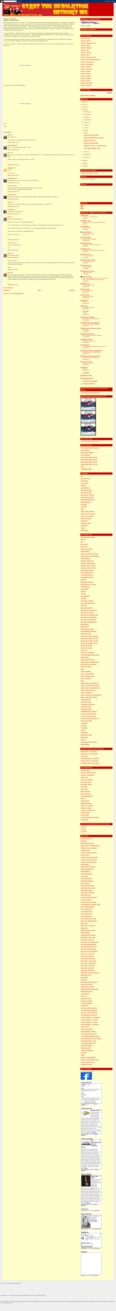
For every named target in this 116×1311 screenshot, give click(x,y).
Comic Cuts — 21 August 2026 (90, 216)
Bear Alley (85, 215)
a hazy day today (87, 361)
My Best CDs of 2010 (86, 648)
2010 (84, 109)
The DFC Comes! (85, 812)
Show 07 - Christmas (86, 52)
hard (87, 1235)
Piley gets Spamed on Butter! (88, 944)
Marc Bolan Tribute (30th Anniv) (89, 622)
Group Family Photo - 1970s (88, 888)
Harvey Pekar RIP (85, 791)
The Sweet (83, 725)
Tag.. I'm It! (84, 996)
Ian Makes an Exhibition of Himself (91, 324)
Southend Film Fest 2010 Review (89, 989)
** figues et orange (87, 272)
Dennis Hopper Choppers (87, 452)
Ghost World (84, 786)
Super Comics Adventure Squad (92, 328)
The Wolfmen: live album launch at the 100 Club (94, 346)
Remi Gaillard (84, 977)
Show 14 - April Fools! (86, 69)
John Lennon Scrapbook (87, 600)
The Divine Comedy (86, 523)
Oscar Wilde (94, 1220)
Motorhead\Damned (86, 502)
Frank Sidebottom (85, 455)
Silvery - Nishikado (86, 671)
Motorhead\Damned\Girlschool (89, 631)
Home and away (87, 228)
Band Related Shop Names (88, 537)
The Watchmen (85, 819)
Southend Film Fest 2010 (87, 986)
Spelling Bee (83, 1248)
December (87, 111)
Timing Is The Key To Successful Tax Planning (94, 222)
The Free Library (97, 1228)
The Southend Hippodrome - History (90, 1036)
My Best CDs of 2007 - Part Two (89, 638)
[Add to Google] (100, 1234)
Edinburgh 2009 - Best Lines (88, 866)
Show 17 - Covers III (86, 76)
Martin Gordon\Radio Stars (88, 499)
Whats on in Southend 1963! (88, 1057)
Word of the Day (84, 1103)
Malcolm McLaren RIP (86, 608)
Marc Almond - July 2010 (87, 495)
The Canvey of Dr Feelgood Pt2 (89, 1010)
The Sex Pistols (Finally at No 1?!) (90, 718)
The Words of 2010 (86, 1048)
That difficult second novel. (89, 341)
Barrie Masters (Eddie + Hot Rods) (90, 448)
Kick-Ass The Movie (86, 899)
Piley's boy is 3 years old (87, 956)
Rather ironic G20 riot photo (88, 970)
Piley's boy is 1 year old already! (89, 951)
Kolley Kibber (11, 145)
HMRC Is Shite (87, 221)
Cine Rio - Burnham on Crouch (89, 852)
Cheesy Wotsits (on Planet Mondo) (90, 556)
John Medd (10, 194)
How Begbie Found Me (88, 307)
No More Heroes (85, 801)
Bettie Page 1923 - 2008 (87, 843)
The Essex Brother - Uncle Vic (89, 1015)
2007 (84, 166)
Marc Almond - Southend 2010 (89, 617)
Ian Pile (82, 1071)
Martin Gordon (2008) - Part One (89, 457)
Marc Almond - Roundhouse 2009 (89, 615)
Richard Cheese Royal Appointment (90, 662)
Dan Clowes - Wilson (86, 782)
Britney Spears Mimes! (87, 549)
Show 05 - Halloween (86, 47)
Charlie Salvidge (85, 450)
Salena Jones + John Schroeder (89, 753)
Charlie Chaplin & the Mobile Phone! (90, 845)
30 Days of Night (85, 770)
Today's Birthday (84, 1204)
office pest (85, 300)
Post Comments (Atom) (17, 293)
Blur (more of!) (84, 544)
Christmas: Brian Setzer (87, 560)
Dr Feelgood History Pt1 (87, 572)
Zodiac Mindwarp (85, 744)
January (86, 157)
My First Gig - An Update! (87, 652)
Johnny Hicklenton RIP (87, 796)
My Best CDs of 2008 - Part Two (89, 643)
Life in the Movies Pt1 (86, 909)
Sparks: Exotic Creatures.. (88, 511)
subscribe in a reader (86, 172)
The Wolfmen (86, 345)
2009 (84, 160)
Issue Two (83, 829)
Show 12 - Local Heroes (87, 64)
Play (89, 1084)
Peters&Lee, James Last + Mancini (90, 763)
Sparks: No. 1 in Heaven (87, 516)
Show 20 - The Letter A (87, 83)
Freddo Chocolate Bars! (87, 881)
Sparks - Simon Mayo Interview (89, 697)
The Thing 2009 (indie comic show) (90, 817)
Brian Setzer (84, 546)
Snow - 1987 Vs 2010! (86, 984)
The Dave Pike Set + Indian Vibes (90, 760)
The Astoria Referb (85, 699)
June (85, 127)
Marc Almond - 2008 (86, 490)
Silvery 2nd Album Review (87, 676)
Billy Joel (83, 539)
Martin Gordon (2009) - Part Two (89, 464)
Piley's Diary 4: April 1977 (87, 968)
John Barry (83, 598)
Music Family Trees (86, 633)
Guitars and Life (87, 243)
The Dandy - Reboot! (86, 808)
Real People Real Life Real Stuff (91, 356)
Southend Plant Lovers (87, 991)
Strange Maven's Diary (89, 260)
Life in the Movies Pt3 (86, 914)
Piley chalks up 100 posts (87, 939)
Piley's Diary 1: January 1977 (88, 961)
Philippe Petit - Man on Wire (88, 937)
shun (85, 1094)
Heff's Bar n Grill (87, 375)
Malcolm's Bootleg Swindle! (91, 143)
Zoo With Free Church (86, 1064)
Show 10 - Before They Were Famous (90, 59)
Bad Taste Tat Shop (86, 838)
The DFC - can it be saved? (88, 810)
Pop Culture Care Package (90, 381)
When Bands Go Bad (86, 735)
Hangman (83, 1275)
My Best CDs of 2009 (86, 645)
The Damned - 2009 (86, 702)
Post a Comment (8, 287)
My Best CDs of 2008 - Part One (89, 640)
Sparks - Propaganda (86, 692)
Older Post (72, 290)
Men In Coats (84, 923)
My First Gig (84, 650)
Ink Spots (83, 593)
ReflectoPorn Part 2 (86, 975)
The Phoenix (86, 329)
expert (91, 1235)
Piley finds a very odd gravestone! (90, 942)
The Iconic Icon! (85, 1026)
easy (83, 1235)
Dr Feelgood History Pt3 (87, 577)
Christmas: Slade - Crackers (88, 565)
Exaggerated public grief (87, 869)
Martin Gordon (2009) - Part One (89, 462)
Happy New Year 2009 (86, 890)
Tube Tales (86, 311)
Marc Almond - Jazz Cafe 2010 (89, 610)
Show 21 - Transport (86, 85)
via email (95, 172)
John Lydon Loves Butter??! (88, 603)
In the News (83, 1210)
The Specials (84, 525)
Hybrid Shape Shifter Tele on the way (92, 244)
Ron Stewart (84, 979)
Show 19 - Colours (85, 80)
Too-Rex (83, 528)
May (85, 130)
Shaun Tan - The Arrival (87, 805)
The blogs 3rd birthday (86, 1003)
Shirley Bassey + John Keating (89, 751)
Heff (9, 134)
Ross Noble (84, 504)
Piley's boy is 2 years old (87, 954)
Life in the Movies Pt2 (86, 911)
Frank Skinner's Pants (86, 878)
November (87, 114)
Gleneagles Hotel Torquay (87, 885)
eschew (84, 1084)
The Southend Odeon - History (89, 1041)
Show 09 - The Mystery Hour (88, 57)
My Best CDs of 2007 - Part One (89, 636)
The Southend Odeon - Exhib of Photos (91, 1038)
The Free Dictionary (96, 1210)
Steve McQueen (85, 994)
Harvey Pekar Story (86, 794)
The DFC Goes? (85, 815)
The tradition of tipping (86, 1045)
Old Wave (85, 369)
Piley (9, 152)
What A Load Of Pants (89, 140)
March (86, 151)
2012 (84, 104)
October (86, 117)
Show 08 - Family (85, 54)
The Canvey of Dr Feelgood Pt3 (89, 1012)
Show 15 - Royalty (85, 71)
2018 (84, 102)
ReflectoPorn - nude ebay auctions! (90, 972)
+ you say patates (87, 267)
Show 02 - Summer (86, 40)
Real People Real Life (89, 334)
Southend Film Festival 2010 (91, 135)
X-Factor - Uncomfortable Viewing (89, 1059)
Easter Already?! (85, 864)
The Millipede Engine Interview (89, 711)
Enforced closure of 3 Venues (88, 584)
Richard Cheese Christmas (88, 659)
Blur (82, 476)
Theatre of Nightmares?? (87, 1050)
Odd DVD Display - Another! (88, 930)
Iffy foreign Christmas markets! (89, 897)
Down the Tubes (87, 276)
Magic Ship (84, 605)
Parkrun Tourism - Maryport (89, 239)
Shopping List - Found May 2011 (91, 357)
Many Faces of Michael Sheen (89, 921)
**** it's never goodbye (88, 255)
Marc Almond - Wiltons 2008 (88, 619)
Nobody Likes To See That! (88, 925)
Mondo (83, 206)
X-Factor (83, 739)
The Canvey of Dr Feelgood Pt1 (89, 1008)
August (86, 122)
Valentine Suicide (87, 339)
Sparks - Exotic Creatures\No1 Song (90, 688)
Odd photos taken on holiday (88, 935)
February (86, 154)
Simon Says (86, 295)
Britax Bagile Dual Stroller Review (91, 318)
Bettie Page (84, 841)
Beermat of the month (88, 290)
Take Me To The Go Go (88, 363)
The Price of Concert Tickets (88, 716)
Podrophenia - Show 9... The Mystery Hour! (95, 145)
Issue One (83, 826)
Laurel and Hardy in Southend (88, 902)
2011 (84, 107)
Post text (85, 313)
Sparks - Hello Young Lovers (88, 690)
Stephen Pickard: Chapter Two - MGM (94, 137)
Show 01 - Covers (85, 38)
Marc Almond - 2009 (86, 492)
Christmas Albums (85, 558)
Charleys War (84, 777)
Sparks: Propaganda (86, 518)
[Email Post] (5, 126)
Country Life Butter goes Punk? (89, 859)
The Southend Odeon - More (88, 1043)
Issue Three (84, 831)
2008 (84, 163)
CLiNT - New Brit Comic (87, 779)
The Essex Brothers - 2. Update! (89, 1019)
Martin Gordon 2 (85, 626)
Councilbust (86, 373)
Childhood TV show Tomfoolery (89, 848)
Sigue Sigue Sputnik (86, 666)
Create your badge (89, 1071)
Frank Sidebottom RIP (86, 874)
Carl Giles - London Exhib (87, 775)
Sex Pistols (84, 506)
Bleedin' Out (86, 283)
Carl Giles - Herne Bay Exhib (88, 772)
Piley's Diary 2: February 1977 (88, 963)
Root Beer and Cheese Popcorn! (89, 982)
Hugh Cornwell (84, 483)
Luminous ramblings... (89, 317)
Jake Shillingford (85, 488)
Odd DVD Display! (85, 932)
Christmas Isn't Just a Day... (89, 261)
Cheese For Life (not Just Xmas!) (89, 553)
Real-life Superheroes (86, 803)
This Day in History (85, 1169)
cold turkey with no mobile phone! (89, 857)
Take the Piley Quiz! (86, 998)
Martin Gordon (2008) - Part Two (89, 459)
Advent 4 (85, 302)
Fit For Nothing (87, 237)
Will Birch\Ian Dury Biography (91, 322)
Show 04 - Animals (85, 45)
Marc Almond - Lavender (87, 612)
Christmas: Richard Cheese (88, 563)
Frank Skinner (84, 480)
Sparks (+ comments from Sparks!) (90, 685)
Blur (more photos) (85, 478)
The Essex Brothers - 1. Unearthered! (90, 1017)
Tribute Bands (84, 732)
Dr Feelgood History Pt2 (87, 575)
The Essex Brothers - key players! (90, 1024)
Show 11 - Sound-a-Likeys (87, 62)
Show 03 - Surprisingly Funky (88, 43)
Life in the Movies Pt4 (86, 916)
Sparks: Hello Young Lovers (88, 513)
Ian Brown (83, 485)
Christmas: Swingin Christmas (89, 568)
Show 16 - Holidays (86, 73)
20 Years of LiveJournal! (88, 233)
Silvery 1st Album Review (87, 673)
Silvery (82, 466)
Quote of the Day (84, 1228)
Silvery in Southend (86, 678)
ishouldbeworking (88, 378)
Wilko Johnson (84, 530)
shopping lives (87, 265)
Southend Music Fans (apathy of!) (90, 683)
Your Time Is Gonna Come (88, 1062)
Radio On (85, 306)
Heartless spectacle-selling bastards (91, 352)
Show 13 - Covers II (86, 66)
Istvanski (85, 367)
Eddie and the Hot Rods (87, 582)
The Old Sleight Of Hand (89, 285)
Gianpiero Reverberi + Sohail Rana (90, 758)
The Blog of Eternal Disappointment (93, 350)
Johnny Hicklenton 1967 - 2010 (92, 148)
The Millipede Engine (86, 469)
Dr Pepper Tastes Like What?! (88, 862)
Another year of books (88, 296)
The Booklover (84, 1005)
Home (39, 290)
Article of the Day (85, 1134)
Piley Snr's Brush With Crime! (88, 949)
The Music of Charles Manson (88, 713)
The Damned (84, 520)
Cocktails (10, 209)
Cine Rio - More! (85, 855)
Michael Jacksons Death (87, 629)
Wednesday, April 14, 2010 (13, 142)
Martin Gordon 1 (85, 624)
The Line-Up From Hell (86, 1029)
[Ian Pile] (86, 1079)
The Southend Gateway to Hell (89, 1034)
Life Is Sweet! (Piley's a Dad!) (88, 918)
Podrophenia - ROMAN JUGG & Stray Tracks (94, 250)
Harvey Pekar (84, 789)
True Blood (83, 1052)
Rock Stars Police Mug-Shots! (89, 664)
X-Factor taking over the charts (89, 742)
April (85, 133)
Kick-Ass (83, 798)
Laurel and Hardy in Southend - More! (90, 904)
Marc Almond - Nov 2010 (87, 497)
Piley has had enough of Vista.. (89, 946)
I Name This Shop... (86, 895)
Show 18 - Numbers (86, 78)
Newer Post (7, 290)
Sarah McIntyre (87, 232)
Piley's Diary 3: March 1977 (88, 965)
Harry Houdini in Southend (87, 892)
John (9, 202)
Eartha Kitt (83, 579)
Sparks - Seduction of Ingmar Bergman (91, 695)
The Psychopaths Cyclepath (88, 1031)
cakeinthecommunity (88, 271)
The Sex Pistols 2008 (86, 720)
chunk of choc (87, 254)
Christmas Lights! (85, 850)
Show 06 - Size (85, 50)
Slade (82, 680)
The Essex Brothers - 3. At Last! (89, 1022)
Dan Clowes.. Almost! (86, 784)
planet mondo (86, 249)
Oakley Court (84, 928)
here (93, 179)
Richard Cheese (85, 657)
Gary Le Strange (85, 883)
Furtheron (10, 168)
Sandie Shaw (84, 756)
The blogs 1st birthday (86, 1001)
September (87, 119)
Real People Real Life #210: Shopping (92, 335)
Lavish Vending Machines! (87, 906)
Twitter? (83, 1055)
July (85, 125)
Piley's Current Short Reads (88, 958)
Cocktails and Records (89, 383)
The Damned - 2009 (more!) (88, 704)
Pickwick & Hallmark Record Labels (90, 655)
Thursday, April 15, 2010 (13, 269)
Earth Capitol (86, 289)
